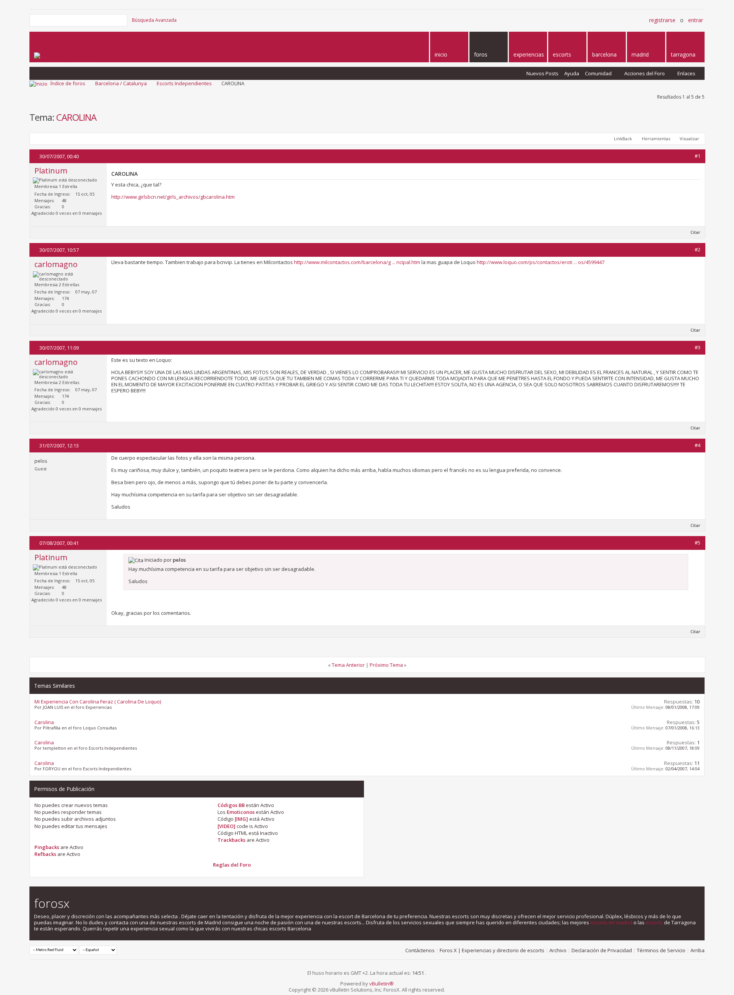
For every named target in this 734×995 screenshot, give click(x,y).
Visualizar (689, 138)
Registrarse (662, 20)
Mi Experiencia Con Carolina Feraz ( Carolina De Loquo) (97, 701)
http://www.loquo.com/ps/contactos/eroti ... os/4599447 (540, 262)
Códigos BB (231, 805)
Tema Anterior (348, 664)
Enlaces (686, 73)
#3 (697, 347)
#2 (697, 249)
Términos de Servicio (661, 950)
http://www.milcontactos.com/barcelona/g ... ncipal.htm (357, 262)
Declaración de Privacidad (602, 950)
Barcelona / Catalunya (121, 83)
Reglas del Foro (232, 864)
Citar (695, 232)
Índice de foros (67, 83)
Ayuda (571, 73)
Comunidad (598, 73)
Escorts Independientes (184, 83)
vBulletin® (381, 983)
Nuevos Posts (542, 73)
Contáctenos (420, 950)
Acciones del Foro (644, 73)
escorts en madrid (611, 922)
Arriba (697, 950)
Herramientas (656, 138)
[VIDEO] (226, 826)
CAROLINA (76, 117)
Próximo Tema (386, 664)
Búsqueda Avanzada (154, 20)
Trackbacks (231, 839)
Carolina (44, 722)
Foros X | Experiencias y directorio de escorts (492, 950)
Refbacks (45, 854)
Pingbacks (46, 847)
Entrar (695, 20)
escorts (654, 922)
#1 (697, 155)
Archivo (558, 950)
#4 (697, 445)
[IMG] (241, 818)
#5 (697, 542)
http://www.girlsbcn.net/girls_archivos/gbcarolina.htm (173, 196)
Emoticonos (241, 812)
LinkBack (623, 138)
